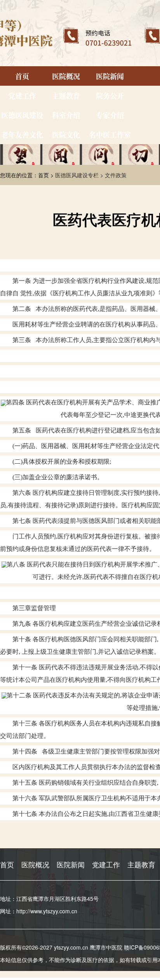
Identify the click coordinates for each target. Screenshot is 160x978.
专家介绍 (110, 115)
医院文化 (66, 134)
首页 (22, 76)
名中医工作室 (110, 134)
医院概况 (66, 76)
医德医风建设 (22, 115)
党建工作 (22, 95)
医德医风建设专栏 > (80, 175)
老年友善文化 (22, 134)
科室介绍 (66, 115)
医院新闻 (110, 76)
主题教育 (66, 95)
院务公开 (110, 95)
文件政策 (116, 175)
